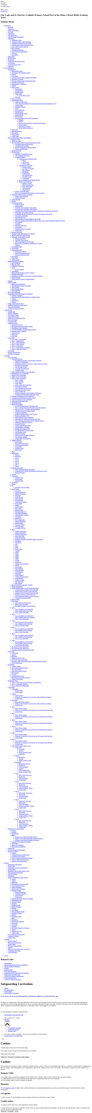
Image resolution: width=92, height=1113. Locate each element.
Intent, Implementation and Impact (24, 469)
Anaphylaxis (15, 300)
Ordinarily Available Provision (23, 154)
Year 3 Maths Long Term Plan (23, 624)
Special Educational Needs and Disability (19, 138)
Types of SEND (19, 204)
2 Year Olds (15, 653)
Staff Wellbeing (16, 263)
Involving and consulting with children (26, 209)
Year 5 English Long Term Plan (24, 635)
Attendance (11, 38)
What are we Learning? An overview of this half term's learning (33, 697)
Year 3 (17, 461)
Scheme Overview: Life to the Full (25, 594)
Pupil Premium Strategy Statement (21, 286)
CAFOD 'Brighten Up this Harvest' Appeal (24, 329)
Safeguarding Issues (17, 100)
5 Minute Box (26, 173)
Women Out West (17, 931)
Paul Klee (18, 495)
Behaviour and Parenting (19, 846)
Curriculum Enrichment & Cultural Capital (24, 398)
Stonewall (14, 923)
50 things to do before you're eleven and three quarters (27, 276)
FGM (16, 108)
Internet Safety (19, 92)
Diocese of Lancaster (14, 354)
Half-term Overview (24, 764)
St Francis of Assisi (17, 325)
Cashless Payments (13, 936)
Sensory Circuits (27, 183)
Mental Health (19, 115)
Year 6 (17, 466)
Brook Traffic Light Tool (26, 128)
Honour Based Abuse (21, 113)
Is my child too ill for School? (16, 934)
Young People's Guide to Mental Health (23, 279)
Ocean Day (15, 334)
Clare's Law (18, 897)
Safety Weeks (15, 87)
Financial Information (14, 307)
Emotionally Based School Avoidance (22, 898)
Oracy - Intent (19, 380)
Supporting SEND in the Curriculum (22, 194)
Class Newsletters (24, 804)
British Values (12, 58)
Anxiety (14, 879)
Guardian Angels (13, 323)
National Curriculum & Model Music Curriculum (29, 539)
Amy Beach (18, 567)
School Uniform (12, 874)
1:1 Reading (25, 178)
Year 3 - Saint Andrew (18, 344)
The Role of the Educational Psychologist (23, 233)
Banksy (17, 505)
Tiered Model (15, 287)
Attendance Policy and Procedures (21, 42)
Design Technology (17, 586)
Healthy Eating (16, 905)
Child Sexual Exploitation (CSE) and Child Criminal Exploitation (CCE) (35, 103)
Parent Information (17, 250)
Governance (11, 63)
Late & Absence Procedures (16, 37)
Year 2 (17, 459)
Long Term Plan (19, 536)
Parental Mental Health (18, 911)
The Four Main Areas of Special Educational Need (26, 142)
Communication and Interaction (24, 144)
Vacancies (11, 66)
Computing (15, 476)
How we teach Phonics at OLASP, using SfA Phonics (30, 407)
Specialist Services (20, 217)
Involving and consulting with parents (25, 207)
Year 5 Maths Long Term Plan (23, 637)
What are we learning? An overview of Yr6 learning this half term (33, 742)
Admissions (11, 34)
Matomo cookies (10, 1088)
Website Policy (12, 1031)
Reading (14, 832)
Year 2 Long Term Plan (21, 619)
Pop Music (18, 541)
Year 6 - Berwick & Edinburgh (20, 685)
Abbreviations (15, 260)
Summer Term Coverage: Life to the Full (26, 593)
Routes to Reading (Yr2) (22, 416)
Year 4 (17, 463)
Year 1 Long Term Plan (21, 612)
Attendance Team (16, 40)
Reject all (3, 1057)
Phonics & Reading (17, 404)
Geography (15, 482)
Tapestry (21, 751)
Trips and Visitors (16, 669)
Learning (6, 355)
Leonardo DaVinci (20, 528)
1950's (17, 554)
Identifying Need (16, 151)
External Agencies (17, 232)
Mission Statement (13, 313)
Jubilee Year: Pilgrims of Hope (16, 318)
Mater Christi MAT (13, 30)
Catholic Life (8, 310)
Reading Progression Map (22, 429)
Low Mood (15, 910)
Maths (13, 835)
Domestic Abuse (16, 890)
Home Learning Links (25, 752)
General (14, 853)
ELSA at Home (19, 269)
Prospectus (11, 60)
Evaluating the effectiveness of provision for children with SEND (33, 214)
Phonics (14, 830)
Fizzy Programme (27, 186)
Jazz (16, 544)
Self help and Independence (19, 861)
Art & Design (15, 489)
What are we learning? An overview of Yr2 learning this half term (33, 716)
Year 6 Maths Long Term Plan (23, 643)
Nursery (17, 455)
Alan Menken (19, 572)
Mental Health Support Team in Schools (23, 273)
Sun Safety (15, 924)
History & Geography (18, 845)
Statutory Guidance (17, 295)
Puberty (14, 915)
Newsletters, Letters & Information (18, 868)
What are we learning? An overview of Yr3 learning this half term (33, 723)
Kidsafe (14, 86)
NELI (24, 160)
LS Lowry (18, 490)
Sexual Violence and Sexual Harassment (26, 118)
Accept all (10, 1057)
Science (14, 474)
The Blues (18, 542)
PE (12, 485)
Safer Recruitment (17, 131)
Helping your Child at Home (16, 829)
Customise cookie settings (22, 1057)
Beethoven (18, 562)
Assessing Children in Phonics (23, 422)
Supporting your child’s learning (24, 212)
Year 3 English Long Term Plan (24, 622)
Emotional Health (16, 900)
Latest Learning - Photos (26, 788)
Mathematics (15, 453)
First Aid (17, 97)
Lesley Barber (19, 578)
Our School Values (13, 315)
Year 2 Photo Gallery (21, 715)
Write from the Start (27, 185)
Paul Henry (18, 518)
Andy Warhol (19, 499)
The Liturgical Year (13, 316)
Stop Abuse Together (25, 126)
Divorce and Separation (18, 889)
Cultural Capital (19, 370)
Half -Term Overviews (25, 775)
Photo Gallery (19, 690)
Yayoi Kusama (19, 526)
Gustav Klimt (19, 507)
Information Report (17, 203)
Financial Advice (16, 902)
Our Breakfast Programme (15, 872)
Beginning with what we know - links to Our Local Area (31, 364)
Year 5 (17, 464)
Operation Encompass (18, 82)
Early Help (15, 76)
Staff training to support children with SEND (28, 219)
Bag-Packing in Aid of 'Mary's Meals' (22, 326)
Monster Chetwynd (20, 512)
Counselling (15, 271)
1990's (17, 559)
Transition (18, 224)
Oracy (13, 451)
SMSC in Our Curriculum (19, 377)
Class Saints (11, 338)
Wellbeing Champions (18, 266)
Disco (16, 546)
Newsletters (15, 55)
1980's (17, 557)
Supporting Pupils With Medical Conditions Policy (26, 297)
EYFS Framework (17, 663)
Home (6, 988)
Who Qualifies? (16, 290)
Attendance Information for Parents (21, 43)
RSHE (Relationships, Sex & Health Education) (25, 588)
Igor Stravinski (19, 581)
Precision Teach (26, 177)
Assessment (18, 446)
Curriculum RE (12, 321)
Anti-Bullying (19, 90)
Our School (7, 25)
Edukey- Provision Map (22, 191)
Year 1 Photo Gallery (21, 708)
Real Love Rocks (16, 99)
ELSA (13, 268)
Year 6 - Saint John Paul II (19, 349)
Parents (6, 863)
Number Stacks (26, 167)
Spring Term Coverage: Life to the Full (26, 591)
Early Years (15, 601)
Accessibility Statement (14, 1028)
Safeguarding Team (17, 71)
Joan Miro (18, 516)
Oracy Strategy (19, 381)
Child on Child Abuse (21, 102)
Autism (14, 881)
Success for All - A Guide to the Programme (27, 409)
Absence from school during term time (22, 45)
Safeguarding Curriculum (19, 84)
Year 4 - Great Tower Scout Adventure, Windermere (26, 682)
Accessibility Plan (17, 246)
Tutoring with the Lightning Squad (25, 411)
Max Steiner (18, 583)
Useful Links (15, 136)
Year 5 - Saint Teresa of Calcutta (21, 347)
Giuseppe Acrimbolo (21, 502)
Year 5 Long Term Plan (21, 638)
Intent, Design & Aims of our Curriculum (23, 372)
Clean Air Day (16, 333)
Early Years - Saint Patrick (19, 339)
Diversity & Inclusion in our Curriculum (23, 396)
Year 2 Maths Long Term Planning (25, 617)
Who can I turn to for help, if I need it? (19, 949)
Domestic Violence (20, 107)
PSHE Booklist (16, 277)
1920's (17, 552)
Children (6, 939)
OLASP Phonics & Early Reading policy (26, 406)
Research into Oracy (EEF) (23, 390)
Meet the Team (16, 264)
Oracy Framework (20, 391)
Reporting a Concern (17, 79)
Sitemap (6, 1019)
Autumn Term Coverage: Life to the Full (26, 590)
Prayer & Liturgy (13, 320)
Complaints (18, 227)
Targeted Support (20, 157)
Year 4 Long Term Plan (21, 632)
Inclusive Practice (20, 198)
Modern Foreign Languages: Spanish (22, 585)
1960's (17, 555)
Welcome (10, 27)
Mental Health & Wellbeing (16, 261)
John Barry (18, 573)
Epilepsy (14, 302)
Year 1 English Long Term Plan (24, 609)
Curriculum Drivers (17, 359)
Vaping (14, 929)
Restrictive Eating (17, 916)
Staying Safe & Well (21, 367)
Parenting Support (17, 913)
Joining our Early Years (18, 658)
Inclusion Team (16, 139)
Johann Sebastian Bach (21, 577)
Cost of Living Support (18, 885)
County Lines (19, 105)
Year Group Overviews (21, 443)
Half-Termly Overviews (25, 793)
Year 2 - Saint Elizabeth (18, 342)
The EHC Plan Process (21, 240)
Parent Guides (23, 125)
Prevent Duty (19, 116)
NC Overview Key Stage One (20, 646)
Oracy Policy (19, 383)
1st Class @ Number (28, 168)
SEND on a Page (16, 141)
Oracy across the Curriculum (23, 385)
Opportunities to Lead (18, 676)
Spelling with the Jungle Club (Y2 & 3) (26, 414)
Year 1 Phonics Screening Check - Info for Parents (29, 420)
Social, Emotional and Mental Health (25, 147)
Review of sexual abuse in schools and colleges (32, 123)
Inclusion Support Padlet (22, 255)
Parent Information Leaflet (22, 253)
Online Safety (12, 944)
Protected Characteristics (15, 946)
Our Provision (15, 152)
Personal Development (21, 365)
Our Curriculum (12, 357)
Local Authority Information (19, 51)
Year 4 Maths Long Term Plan (23, 630)
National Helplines (20, 892)
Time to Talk (25, 164)
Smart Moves (26, 190)
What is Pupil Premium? (18, 284)
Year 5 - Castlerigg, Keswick (20, 684)
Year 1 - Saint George (18, 341)
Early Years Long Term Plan (23, 603)
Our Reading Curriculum (22, 427)
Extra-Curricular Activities (19, 671)
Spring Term (18, 479)
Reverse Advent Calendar (19, 331)
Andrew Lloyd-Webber (21, 564)
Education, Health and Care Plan (21, 237)
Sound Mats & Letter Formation (24, 417)
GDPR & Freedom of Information (17, 305)
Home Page (4, 11)
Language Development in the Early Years (27, 394)
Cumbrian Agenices (20, 894)
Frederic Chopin (19, 580)
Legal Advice (19, 895)
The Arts (14, 674)
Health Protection (16, 907)
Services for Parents (20, 251)
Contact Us (11, 29)
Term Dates (11, 56)
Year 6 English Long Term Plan (24, 642)
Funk (16, 547)
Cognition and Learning (22, 146)
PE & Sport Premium (14, 292)
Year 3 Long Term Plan (21, 625)
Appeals (17, 245)
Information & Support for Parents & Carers (27, 419)
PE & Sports (15, 672)
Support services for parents (23, 229)
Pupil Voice (15, 129)
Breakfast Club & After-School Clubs (18, 871)
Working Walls (19, 448)
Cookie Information (13, 1029)
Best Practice (18, 442)
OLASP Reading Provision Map (24, 430)
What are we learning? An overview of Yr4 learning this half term (33, 729)
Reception (18, 456)
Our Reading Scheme (21, 437)
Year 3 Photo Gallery (21, 721)
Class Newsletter (23, 767)
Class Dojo (11, 876)
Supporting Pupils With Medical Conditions (20, 294)
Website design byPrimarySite (13, 1036)
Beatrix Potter (19, 523)
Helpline (21, 120)
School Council (12, 941)
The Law (14, 53)
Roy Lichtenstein (20, 520)
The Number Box (27, 175)
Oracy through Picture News (23, 388)
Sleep (13, 918)
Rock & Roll (18, 549)
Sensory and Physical (21, 149)
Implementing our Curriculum (20, 373)
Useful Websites (12, 952)
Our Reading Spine (20, 432)
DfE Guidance (16, 48)
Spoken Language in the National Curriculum (28, 393)
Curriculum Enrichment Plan (20, 401)
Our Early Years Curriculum (19, 659)
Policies (14, 74)
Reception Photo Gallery (22, 702)
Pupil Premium (12, 282)
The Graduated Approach (22, 155)
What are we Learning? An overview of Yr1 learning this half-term (34, 710)
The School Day (12, 35)
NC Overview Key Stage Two (20, 648)
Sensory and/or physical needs (20, 859)
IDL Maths (25, 172)
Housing (14, 908)
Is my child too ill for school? (20, 47)
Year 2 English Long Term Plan (24, 616)
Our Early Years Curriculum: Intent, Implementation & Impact (29, 661)
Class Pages (11, 687)
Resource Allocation (21, 225)
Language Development (22, 368)
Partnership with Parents (15, 864)
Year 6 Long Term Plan (21, 645)
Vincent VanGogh (20, 492)
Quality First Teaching (21, 196)
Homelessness (19, 112)
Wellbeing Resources (17, 274)
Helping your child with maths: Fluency (26, 837)
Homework (22, 765)
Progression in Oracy (21, 386)
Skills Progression (20, 538)
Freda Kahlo (18, 503)
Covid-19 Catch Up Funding (16, 308)
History (14, 484)
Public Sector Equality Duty (16, 303)
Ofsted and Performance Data (16, 61)
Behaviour (14, 882)
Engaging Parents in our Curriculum (22, 399)
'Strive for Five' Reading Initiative (24, 435)
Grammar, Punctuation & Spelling (21, 842)
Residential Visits (16, 403)
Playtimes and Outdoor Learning (21, 677)
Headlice (14, 903)
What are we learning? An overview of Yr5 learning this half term (33, 736)
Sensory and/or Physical (25, 181)
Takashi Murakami (20, 521)
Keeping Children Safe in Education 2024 (23, 81)
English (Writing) (16, 440)
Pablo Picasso (19, 497)
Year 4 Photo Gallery (21, 728)
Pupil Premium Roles (18, 289)
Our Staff (10, 32)
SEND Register (16, 199)
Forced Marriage (20, 110)
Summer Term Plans (21, 534)
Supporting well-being (21, 216)
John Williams (19, 568)
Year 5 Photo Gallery (21, 734)
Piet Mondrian (19, 500)
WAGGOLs (18, 450)
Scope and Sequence (21, 412)
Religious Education (17, 468)
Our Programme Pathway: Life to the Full (27, 596)
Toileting (14, 926)
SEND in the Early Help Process (21, 235)
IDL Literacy (26, 170)
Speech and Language (18, 921)
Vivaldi (17, 560)
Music (13, 529)
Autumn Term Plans (21, 531)
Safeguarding (11, 69)
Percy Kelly (18, 508)
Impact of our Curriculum (19, 375)
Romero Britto (19, 510)
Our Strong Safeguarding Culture (21, 73)
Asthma (14, 299)
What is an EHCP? (20, 238)
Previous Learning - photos (26, 806)
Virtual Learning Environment (16, 850)
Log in (8, 6)
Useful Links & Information (23, 425)
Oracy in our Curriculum (19, 378)
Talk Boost (25, 162)
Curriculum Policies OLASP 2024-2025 (23, 650)
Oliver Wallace (19, 575)
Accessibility (18, 222)
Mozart (17, 565)
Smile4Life (15, 920)
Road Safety (18, 89)
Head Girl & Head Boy (14, 942)
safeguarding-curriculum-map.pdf (13, 1015)
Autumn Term (19, 477)
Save (16, 1111)
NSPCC (21, 121)
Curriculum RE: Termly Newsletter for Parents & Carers (31, 471)
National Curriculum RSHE (23, 598)
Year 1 (17, 458)
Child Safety (18, 94)
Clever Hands (26, 188)
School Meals (12, 869)
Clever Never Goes (24, 95)
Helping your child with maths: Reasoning (27, 840)
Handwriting (15, 833)
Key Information (9, 68)
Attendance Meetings (18, 50)
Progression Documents (22, 445)
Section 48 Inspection (14, 352)
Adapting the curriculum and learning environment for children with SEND (36, 211)
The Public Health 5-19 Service (20, 928)
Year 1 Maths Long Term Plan (23, 611)
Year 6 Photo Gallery (21, 741)
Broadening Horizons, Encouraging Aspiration (28, 360)
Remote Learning (13, 851)
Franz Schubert (19, 570)
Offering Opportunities (21, 362)
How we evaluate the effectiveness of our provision (29, 193)
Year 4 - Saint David (17, 346)
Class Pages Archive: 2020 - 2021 (21, 746)
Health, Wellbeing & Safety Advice (18, 877)
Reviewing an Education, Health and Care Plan (28, 243)
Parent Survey (15, 134)
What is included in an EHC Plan (24, 242)
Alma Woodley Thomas (22, 515)
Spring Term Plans (20, 533)
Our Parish (11, 351)
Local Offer (18, 230)
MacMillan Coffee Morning (19, 328)
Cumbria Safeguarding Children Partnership (24, 77)
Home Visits (11, 866)
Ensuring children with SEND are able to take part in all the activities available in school (40, 220)
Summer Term (19, 481)
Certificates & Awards (14, 950)
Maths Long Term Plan (21, 604)
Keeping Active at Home (22, 487)
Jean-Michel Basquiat (21, 513)
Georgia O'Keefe (20, 525)
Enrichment (11, 664)
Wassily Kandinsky (20, 494)
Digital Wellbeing (16, 887)
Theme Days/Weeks (17, 679)
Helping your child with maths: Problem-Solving (29, 838)
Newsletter (22, 749)
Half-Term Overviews (25, 783)
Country (17, 551)
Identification (19, 206)
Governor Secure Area (14, 64)
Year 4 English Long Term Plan (24, 629)
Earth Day (14, 336)
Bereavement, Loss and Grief (20, 884)
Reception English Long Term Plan (25, 606)
